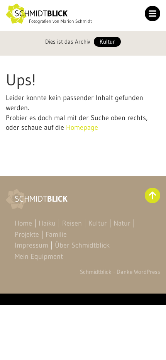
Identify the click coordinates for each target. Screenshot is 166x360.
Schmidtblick (96, 271)
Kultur (107, 41)
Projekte (27, 234)
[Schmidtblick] (37, 13)
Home (23, 223)
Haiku (47, 223)
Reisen (72, 223)
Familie (56, 234)
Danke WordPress (138, 271)
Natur (121, 223)
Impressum (31, 245)
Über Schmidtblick (82, 245)
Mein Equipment (39, 256)
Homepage (82, 127)
